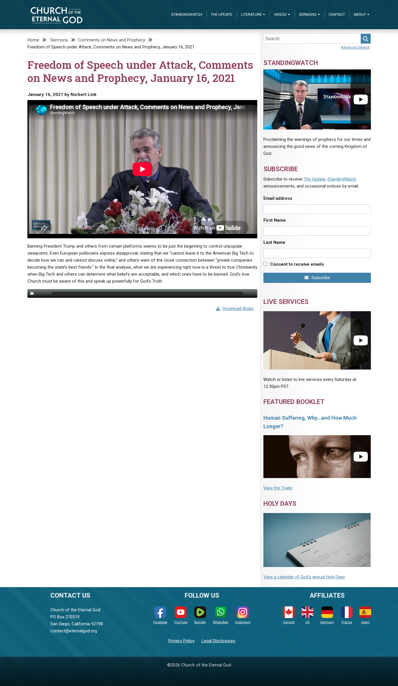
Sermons (307, 14)
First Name (274, 220)
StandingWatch (186, 14)
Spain (365, 622)
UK (307, 622)
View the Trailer (278, 488)
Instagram (243, 622)
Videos (280, 14)
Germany (327, 622)
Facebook (160, 622)
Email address (277, 198)
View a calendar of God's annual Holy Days (304, 577)
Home (33, 40)
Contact (337, 14)
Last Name (274, 242)
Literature (251, 14)
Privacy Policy (181, 640)
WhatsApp (220, 622)
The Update (221, 14)
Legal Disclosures (218, 640)
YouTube (180, 622)
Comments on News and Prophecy (111, 40)
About (360, 14)
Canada (289, 622)
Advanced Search (355, 47)
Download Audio (238, 308)
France (347, 622)
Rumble (200, 622)
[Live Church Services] (317, 340)
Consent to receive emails (297, 264)
